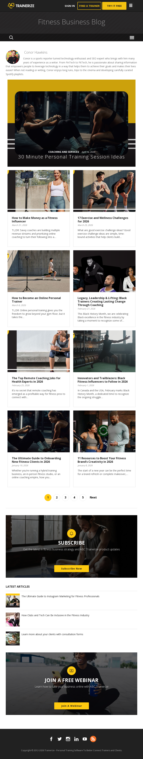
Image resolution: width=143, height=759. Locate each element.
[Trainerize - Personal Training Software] (25, 5)
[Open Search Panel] (11, 37)
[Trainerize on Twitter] (60, 739)
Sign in (70, 5)
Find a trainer (89, 5)
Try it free (114, 5)
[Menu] (132, 37)
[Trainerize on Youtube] (85, 739)
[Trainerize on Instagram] (68, 739)
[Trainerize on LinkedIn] (76, 739)
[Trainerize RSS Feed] (93, 739)
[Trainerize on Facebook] (51, 739)
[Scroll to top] (136, 752)
